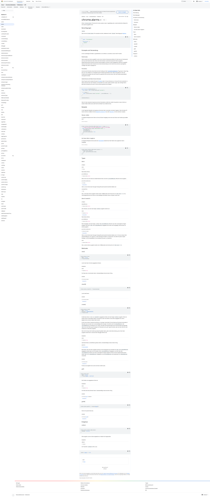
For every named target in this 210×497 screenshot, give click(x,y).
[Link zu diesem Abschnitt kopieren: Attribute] (86, 164)
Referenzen (30, 7)
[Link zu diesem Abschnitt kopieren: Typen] (86, 158)
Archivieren (83, 488)
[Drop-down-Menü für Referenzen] (34, 7)
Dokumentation (20, 1)
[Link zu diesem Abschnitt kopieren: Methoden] (89, 248)
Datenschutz (27, 494)
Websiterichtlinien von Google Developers (107, 474)
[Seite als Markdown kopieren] (104, 20)
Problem (100, 81)
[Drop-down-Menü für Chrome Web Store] (50, 7)
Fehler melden (18, 484)
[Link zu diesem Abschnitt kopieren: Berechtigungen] (92, 28)
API (25, 4)
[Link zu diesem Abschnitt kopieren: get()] (85, 369)
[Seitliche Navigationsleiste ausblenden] (13, 495)
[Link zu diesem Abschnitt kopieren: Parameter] (87, 266)
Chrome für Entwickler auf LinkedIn (151, 488)
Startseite (83, 16)
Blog (33, 1)
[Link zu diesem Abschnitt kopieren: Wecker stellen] (90, 115)
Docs (2, 4)
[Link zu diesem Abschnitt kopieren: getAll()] (86, 401)
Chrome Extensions (11, 4)
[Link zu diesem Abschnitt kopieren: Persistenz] (88, 68)
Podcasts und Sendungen (85, 490)
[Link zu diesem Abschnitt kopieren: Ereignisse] (89, 422)
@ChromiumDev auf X (149, 484)
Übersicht (3, 7)
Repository (112, 111)
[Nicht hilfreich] (127, 16)
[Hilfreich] (126, 16)
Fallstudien (28, 1)
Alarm (87, 376)
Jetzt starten (9, 7)
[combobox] (186, 1)
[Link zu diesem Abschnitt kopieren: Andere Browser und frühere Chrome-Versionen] (102, 79)
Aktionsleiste (101, 140)
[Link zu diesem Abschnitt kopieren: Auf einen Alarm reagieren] (96, 138)
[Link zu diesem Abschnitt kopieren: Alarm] (86, 161)
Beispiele (38, 7)
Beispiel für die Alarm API (101, 111)
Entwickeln (16, 7)
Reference (20, 4)
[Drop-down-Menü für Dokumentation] (24, 1)
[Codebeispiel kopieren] (127, 37)
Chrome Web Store (45, 7)
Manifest (124, 33)
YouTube (146, 486)
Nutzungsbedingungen (20, 494)
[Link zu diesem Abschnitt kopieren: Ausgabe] (86, 276)
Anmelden (207, 1)
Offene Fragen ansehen (20, 486)
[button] (7, 175)
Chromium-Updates (84, 484)
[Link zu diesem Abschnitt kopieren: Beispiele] (88, 107)
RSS (146, 490)
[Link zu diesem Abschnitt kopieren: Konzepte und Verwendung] (99, 50)
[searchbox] (7, 10)
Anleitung (21, 7)
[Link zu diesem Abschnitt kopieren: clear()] (86, 251)
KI (25, 7)
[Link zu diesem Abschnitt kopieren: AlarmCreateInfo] (91, 198)
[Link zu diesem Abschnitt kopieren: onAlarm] (87, 425)
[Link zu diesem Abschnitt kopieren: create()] (87, 304)
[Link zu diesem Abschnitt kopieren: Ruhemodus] (89, 57)
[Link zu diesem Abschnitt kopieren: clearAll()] (87, 284)
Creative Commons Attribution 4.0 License (110, 473)
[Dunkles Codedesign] (126, 37)
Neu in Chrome (38, 1)
